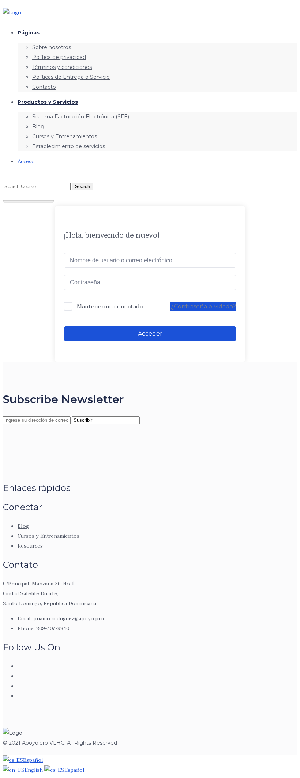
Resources (30, 546)
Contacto (44, 87)
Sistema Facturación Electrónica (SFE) (80, 116)
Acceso (26, 161)
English (34, 770)
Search (82, 186)
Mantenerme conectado (110, 307)
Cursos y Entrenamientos (64, 136)
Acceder (150, 333)
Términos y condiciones (62, 67)
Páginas (29, 32)
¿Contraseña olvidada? (203, 306)
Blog (38, 126)
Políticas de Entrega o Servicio (71, 77)
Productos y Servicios (48, 102)
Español (33, 760)
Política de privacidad (59, 57)
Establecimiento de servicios (68, 146)
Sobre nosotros (51, 47)
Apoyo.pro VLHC (43, 742)
